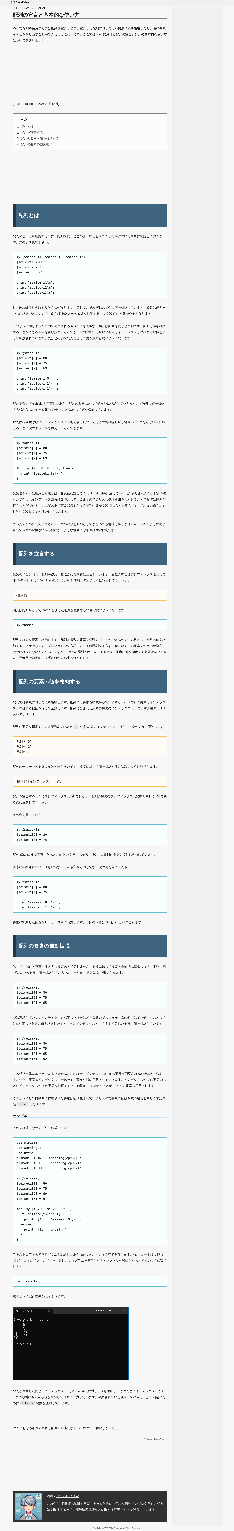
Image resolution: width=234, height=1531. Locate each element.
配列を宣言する (32, 132)
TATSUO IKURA (67, 1496)
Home (16, 8)
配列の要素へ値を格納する (40, 138)
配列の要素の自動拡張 (37, 144)
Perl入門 (25, 8)
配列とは (27, 126)
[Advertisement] (90, 72)
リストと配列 (38, 8)
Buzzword (118, 1528)
